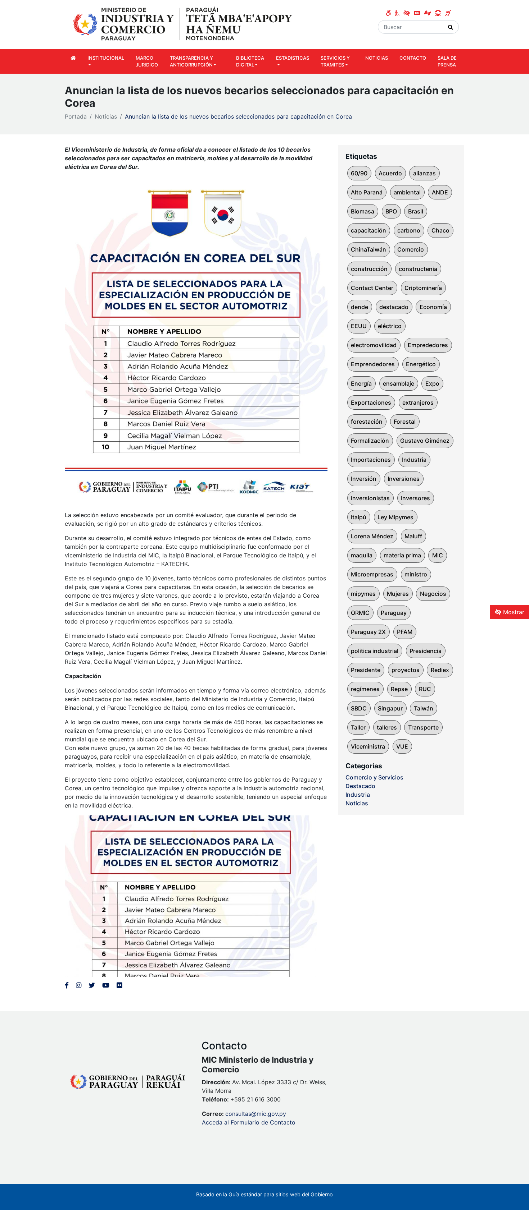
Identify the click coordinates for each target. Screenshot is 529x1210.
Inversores (415, 498)
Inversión (363, 478)
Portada (76, 116)
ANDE (440, 192)
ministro (415, 574)
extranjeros (418, 402)
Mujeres (398, 593)
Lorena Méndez (372, 536)
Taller (358, 727)
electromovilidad (374, 345)
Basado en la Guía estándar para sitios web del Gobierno (264, 1194)
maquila (361, 555)
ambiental (407, 192)
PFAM (404, 631)
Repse (399, 689)
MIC (437, 555)
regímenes (365, 689)
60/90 (359, 173)
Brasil (415, 211)
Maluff (413, 536)
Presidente (365, 669)
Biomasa (362, 211)
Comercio (410, 249)
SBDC (359, 708)
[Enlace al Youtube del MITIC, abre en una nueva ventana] (105, 985)
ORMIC (360, 612)
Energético (421, 364)
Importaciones (371, 459)
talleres (387, 727)
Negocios (433, 593)
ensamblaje (398, 383)
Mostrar (512, 612)
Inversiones (404, 478)
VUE (402, 746)
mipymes (363, 593)
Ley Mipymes (395, 517)
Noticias (106, 116)
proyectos (406, 669)
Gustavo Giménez (424, 440)
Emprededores (428, 345)
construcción (369, 268)
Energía (361, 383)
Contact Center (372, 287)
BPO (391, 211)
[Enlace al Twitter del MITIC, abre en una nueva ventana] (92, 985)
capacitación (368, 230)
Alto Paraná (367, 192)
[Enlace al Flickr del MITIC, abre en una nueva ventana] (119, 985)
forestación (367, 421)
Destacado (360, 786)
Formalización (370, 440)
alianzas (424, 173)
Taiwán (423, 708)
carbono (408, 230)
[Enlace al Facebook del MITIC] (67, 985)
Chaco (440, 230)
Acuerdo (390, 173)
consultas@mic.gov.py (255, 1113)
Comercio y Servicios (374, 777)
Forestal (405, 421)
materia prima (402, 555)
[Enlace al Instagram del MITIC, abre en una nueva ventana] (78, 985)
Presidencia (426, 650)
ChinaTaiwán (368, 249)
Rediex (440, 669)
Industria (414, 459)
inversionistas (370, 498)
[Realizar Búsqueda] (451, 27)
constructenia (418, 268)
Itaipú (358, 517)
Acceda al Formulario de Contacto (248, 1122)
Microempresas (372, 574)
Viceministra (368, 746)
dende (359, 306)
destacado (393, 306)
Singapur (390, 708)
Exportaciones (371, 402)
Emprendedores (373, 364)
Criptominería (423, 287)
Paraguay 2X (368, 631)
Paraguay (394, 612)
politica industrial (374, 650)
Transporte (423, 727)
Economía (433, 306)
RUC (425, 689)
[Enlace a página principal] (183, 24)
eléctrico (390, 326)
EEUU (359, 326)
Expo (432, 383)
